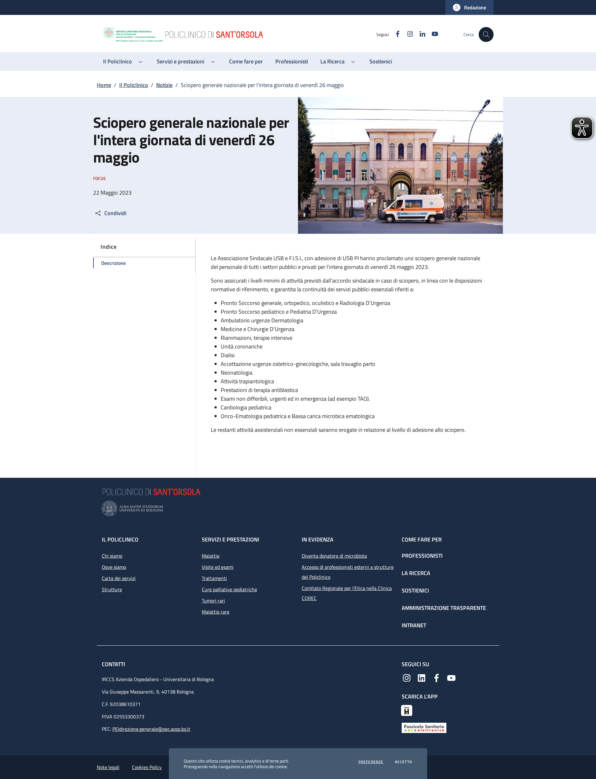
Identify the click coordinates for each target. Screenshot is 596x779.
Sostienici (415, 590)
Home (104, 85)
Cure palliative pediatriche (229, 589)
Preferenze (371, 762)
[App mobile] (407, 709)
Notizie (164, 85)
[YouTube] (451, 677)
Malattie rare (215, 611)
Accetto (403, 762)
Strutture (112, 589)
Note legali (108, 767)
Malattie (210, 556)
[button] (469, 7)
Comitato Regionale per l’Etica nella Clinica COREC (347, 593)
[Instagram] (407, 677)
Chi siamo (112, 556)
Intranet (414, 625)
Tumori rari (213, 600)
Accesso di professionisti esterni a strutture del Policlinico (348, 572)
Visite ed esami (217, 567)
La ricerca (416, 573)
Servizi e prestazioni (230, 539)
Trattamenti (214, 578)
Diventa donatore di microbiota (334, 556)
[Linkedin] (422, 677)
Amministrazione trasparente (444, 608)
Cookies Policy (147, 767)
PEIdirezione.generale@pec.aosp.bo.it (151, 729)
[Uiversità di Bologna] (298, 508)
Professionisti (422, 555)
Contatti (114, 664)
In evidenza (317, 539)
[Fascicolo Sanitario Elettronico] (424, 727)
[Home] (239, 34)
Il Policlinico (133, 85)
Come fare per (422, 539)
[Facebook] (436, 677)
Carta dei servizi (119, 578)
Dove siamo (114, 567)
